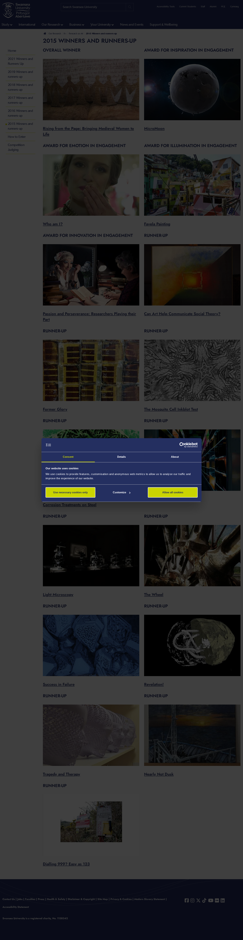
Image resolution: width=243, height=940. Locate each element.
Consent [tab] (68, 456)
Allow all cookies (172, 492)
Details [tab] (121, 456)
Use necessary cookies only (70, 492)
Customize (119, 492)
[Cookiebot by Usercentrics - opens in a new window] (182, 445)
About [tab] (175, 456)
